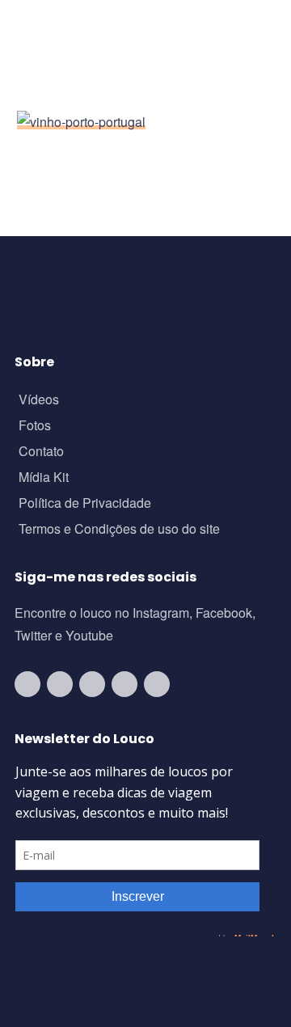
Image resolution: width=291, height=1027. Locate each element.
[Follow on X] (124, 684)
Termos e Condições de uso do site (119, 530)
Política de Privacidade (85, 504)
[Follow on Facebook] (92, 684)
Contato (41, 452)
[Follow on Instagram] (60, 684)
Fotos (35, 426)
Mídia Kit (44, 478)
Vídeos (39, 400)
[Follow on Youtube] (27, 684)
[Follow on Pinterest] (157, 684)
